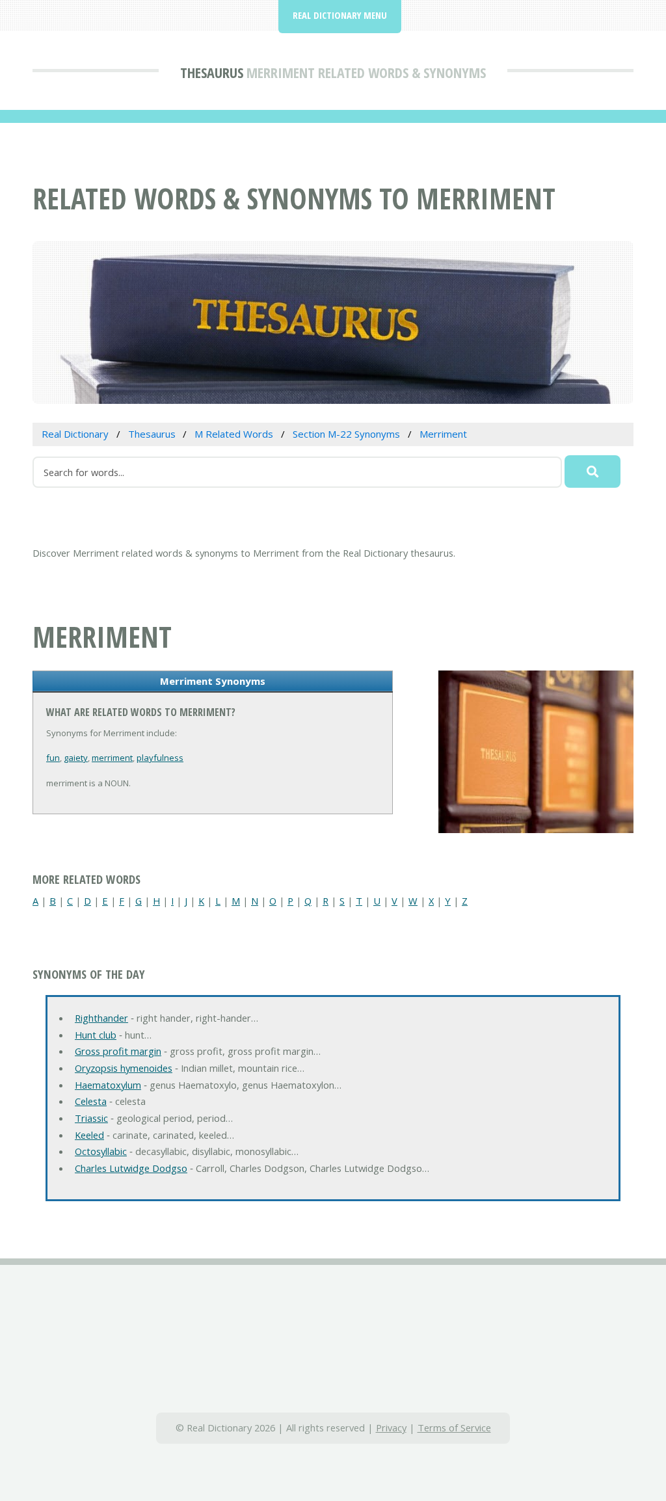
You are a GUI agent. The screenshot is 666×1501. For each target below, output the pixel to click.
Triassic (91, 1117)
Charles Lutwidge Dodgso (131, 1168)
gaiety (76, 758)
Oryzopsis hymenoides (123, 1067)
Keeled (89, 1134)
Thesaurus (211, 72)
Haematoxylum (108, 1084)
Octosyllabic (101, 1151)
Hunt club (95, 1034)
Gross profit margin (118, 1050)
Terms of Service (454, 1427)
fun (53, 758)
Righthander (101, 1017)
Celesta (91, 1101)
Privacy (391, 1427)
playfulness (160, 758)
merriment (112, 758)
